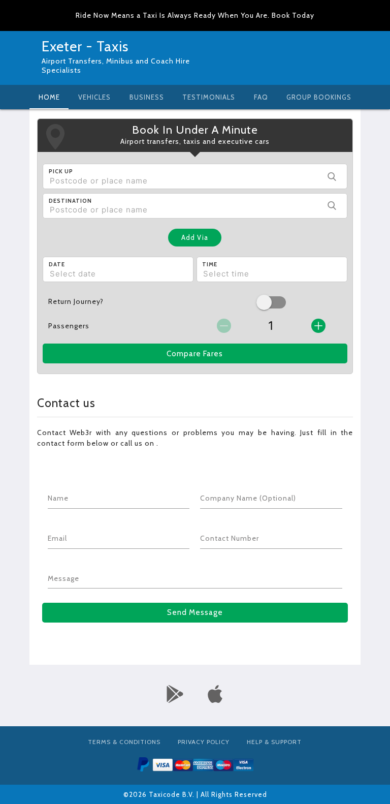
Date (57, 264)
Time (209, 264)
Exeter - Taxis (85, 46)
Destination (70, 200)
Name (58, 498)
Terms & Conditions (124, 742)
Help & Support (274, 742)
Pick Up (61, 171)
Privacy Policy (204, 742)
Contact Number (229, 538)
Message (63, 578)
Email (57, 538)
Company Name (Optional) (248, 498)
